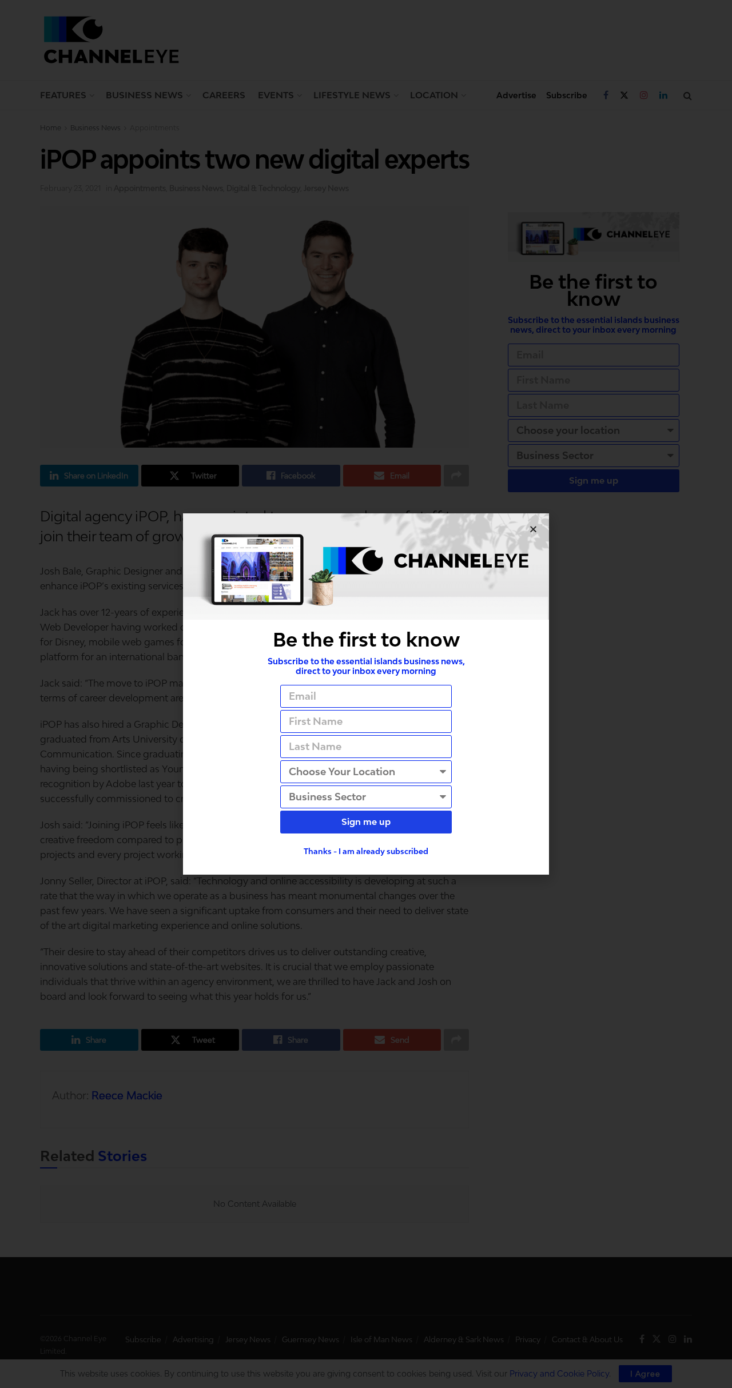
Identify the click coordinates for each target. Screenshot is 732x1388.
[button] (533, 529)
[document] (366, 694)
